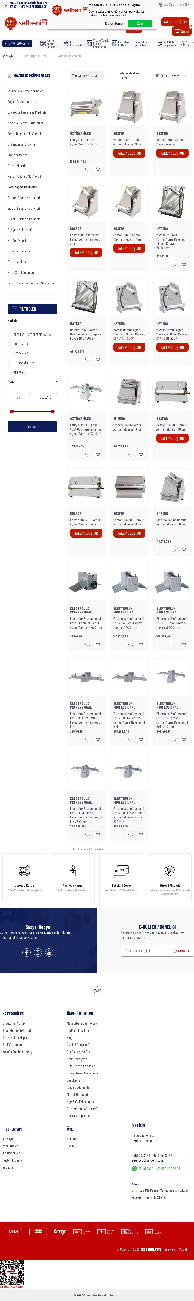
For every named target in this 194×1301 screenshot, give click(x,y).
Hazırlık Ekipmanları (32, 75)
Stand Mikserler (17, 155)
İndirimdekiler (11, 1153)
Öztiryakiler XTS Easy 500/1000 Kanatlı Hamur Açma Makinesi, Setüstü (85, 429)
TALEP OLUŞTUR (175, 21)
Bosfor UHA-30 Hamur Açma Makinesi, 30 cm (128, 142)
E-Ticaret (86, 1295)
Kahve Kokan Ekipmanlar (51, 43)
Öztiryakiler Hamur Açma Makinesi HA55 (83, 142)
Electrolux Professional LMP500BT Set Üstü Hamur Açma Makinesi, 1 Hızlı (85, 720)
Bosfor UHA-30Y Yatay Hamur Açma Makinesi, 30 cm (85, 239)
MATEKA (21, 353)
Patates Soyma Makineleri (24, 197)
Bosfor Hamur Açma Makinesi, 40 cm (169, 142)
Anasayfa (8, 1139)
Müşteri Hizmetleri (13, 1160)
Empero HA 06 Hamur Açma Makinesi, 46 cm (128, 427)
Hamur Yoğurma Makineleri (24, 176)
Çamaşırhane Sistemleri (82, 1108)
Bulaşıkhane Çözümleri (141, 43)
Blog (69, 1037)
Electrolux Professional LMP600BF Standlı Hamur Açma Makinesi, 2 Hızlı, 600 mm (129, 814)
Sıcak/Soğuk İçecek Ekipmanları (99, 43)
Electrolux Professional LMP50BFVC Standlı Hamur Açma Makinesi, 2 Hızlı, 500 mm (86, 814)
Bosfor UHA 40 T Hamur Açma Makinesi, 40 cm (85, 522)
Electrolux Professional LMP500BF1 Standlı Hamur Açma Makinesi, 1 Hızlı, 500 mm (172, 720)
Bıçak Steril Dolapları (21, 272)
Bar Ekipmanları (75, 43)
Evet (140, 23)
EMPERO (21, 372)
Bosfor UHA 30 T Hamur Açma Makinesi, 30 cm (171, 427)
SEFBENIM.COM (150, 1249)
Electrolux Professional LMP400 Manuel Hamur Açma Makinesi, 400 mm (86, 622)
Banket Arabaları (18, 262)
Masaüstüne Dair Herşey (17, 1052)
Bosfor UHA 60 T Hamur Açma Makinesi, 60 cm (128, 522)
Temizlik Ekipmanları (79, 1116)
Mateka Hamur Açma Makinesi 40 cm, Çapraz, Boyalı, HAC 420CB (86, 334)
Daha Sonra (114, 23)
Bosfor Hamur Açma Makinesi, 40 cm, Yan (127, 237)
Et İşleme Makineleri (20, 251)
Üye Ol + (184, 4)
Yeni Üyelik (73, 1139)
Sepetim (7, 1167)
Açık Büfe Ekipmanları (168, 43)
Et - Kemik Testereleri (21, 240)
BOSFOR (21, 344)
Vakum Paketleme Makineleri (26, 91)
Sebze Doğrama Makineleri (24, 133)
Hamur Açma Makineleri (22, 187)
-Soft (78, 1295)
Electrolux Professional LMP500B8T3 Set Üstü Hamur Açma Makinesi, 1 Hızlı (129, 720)
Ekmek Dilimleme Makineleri (25, 219)
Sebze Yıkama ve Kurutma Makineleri (31, 283)
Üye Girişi (169, 4)
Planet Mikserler (17, 165)
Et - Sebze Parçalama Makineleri (28, 112)
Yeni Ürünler (10, 1146)
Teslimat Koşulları (78, 1030)
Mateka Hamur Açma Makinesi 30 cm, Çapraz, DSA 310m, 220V (129, 334)
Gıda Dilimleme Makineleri (24, 208)
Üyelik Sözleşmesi (78, 1044)
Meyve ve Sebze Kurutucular (25, 123)
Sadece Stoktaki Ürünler (128, 75)
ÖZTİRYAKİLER (24, 363)
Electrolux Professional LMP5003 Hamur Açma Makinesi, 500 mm (128, 622)
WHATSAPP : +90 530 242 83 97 (159, 1168)
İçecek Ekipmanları (79, 1087)
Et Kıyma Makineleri (20, 230)
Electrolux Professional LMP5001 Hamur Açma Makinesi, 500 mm (171, 622)
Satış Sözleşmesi (77, 1059)
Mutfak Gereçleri (77, 1094)
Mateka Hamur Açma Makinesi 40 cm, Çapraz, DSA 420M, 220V (172, 334)
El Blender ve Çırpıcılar (22, 144)
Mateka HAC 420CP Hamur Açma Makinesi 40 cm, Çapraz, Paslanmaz (170, 241)
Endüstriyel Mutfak (122, 43)
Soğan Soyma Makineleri (23, 101)
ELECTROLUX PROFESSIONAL (33, 334)
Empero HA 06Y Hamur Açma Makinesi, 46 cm (171, 522)
